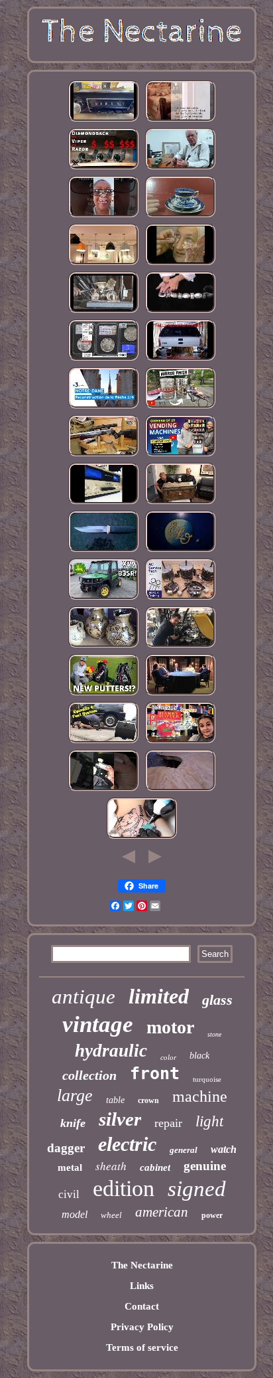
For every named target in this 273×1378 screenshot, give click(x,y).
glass (217, 999)
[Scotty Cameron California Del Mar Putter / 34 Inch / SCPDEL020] (103, 694)
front (155, 1073)
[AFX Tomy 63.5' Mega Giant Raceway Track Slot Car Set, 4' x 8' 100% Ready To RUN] (180, 789)
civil (69, 1194)
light (209, 1121)
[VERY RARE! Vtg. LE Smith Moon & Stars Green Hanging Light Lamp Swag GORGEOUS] (103, 263)
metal (70, 1167)
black (199, 1056)
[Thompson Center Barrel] (103, 455)
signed (197, 1189)
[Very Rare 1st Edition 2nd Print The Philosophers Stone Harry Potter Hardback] (180, 741)
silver (120, 1119)
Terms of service (142, 1347)
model (74, 1214)
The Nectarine (142, 1265)
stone (214, 1034)
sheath (111, 1165)
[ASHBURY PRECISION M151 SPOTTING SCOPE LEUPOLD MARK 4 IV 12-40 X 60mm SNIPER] (103, 168)
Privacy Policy (142, 1327)
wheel (111, 1215)
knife (72, 1123)
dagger (66, 1148)
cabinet (155, 1167)
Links (142, 1285)
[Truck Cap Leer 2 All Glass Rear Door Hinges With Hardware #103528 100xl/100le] (180, 359)
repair (168, 1123)
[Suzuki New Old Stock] (103, 502)
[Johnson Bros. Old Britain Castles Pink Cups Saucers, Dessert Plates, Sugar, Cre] (180, 216)
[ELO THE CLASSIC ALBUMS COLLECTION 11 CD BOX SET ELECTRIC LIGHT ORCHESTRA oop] (180, 550)
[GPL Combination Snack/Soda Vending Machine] (180, 455)
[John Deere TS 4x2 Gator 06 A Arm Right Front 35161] (103, 598)
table (115, 1100)
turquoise (207, 1079)
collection (89, 1075)
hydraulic (111, 1051)
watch (224, 1149)
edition (123, 1188)
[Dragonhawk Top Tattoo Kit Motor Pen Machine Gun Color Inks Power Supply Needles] (142, 837)
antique (83, 996)
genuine (205, 1166)
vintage (97, 1024)
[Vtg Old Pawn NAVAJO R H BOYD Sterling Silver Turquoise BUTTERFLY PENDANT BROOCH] (103, 216)
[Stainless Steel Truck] (180, 407)
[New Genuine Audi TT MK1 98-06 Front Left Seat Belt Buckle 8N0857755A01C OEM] (103, 789)
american (161, 1212)
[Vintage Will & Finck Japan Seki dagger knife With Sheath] (103, 550)
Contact (142, 1306)
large (75, 1095)
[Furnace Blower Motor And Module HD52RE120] (180, 598)
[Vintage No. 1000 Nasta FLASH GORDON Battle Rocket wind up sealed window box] (180, 502)
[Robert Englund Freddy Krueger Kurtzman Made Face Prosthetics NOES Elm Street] (180, 263)
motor (170, 1027)
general (183, 1150)
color (168, 1057)
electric (127, 1144)
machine (199, 1096)
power (212, 1215)
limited (159, 996)
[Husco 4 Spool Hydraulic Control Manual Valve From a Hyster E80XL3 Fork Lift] (180, 646)
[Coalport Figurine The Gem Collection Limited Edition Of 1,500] (103, 359)
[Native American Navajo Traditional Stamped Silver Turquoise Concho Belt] (180, 311)
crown (148, 1100)
